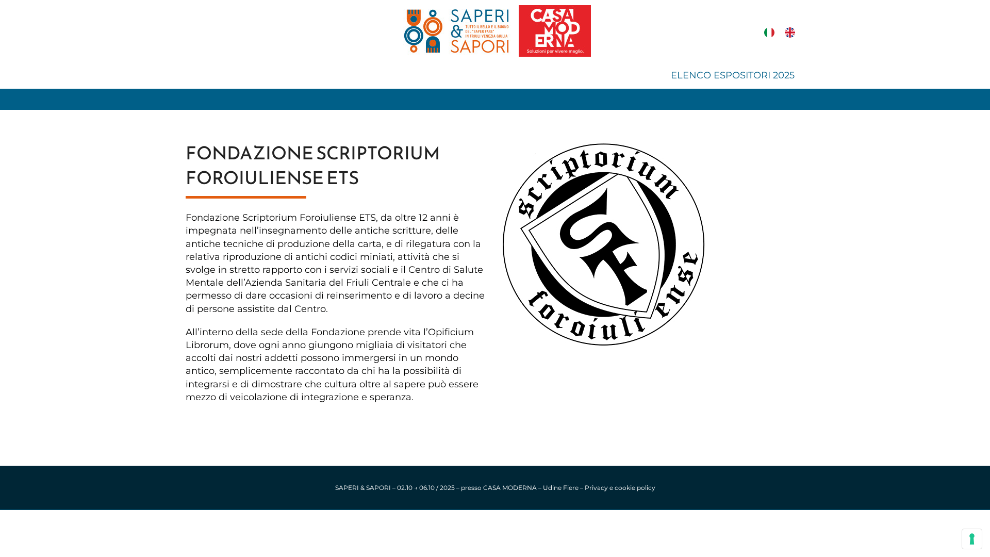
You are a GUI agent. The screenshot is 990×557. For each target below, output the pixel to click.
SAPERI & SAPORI (363, 488)
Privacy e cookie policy (620, 488)
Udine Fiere (561, 488)
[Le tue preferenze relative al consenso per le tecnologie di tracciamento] (972, 539)
